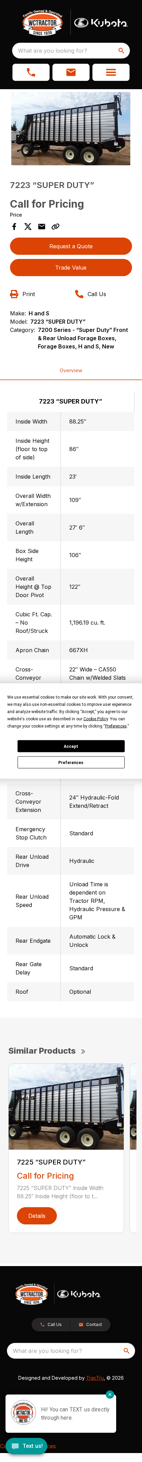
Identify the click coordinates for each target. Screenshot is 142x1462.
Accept (71, 746)
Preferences (70, 762)
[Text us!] (26, 1447)
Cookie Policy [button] (95, 719)
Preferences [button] (116, 726)
